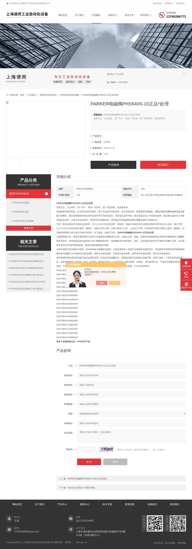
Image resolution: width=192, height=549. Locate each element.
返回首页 (157, 3)
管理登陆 (182, 543)
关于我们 (79, 15)
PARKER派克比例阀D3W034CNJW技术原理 (30, 282)
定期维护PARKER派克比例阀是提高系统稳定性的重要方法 (30, 261)
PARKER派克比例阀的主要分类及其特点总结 (30, 275)
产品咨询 (113, 164)
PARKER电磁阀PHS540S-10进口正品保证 (87, 478)
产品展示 (96, 15)
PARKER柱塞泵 (21, 211)
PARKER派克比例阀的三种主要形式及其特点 (30, 288)
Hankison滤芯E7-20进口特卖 (81, 487)
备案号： (69, 542)
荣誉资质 (130, 504)
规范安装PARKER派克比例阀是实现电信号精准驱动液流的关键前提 (30, 254)
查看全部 (28, 228)
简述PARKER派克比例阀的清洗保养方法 (29, 268)
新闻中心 (112, 15)
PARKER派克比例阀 (69, 95)
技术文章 (129, 15)
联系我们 (180, 3)
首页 (22, 95)
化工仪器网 (170, 543)
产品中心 (62, 504)
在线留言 (169, 3)
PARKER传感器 (21, 202)
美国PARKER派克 (48, 95)
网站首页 (62, 15)
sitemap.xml (81, 542)
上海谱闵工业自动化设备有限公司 (34, 3)
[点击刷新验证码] (106, 449)
